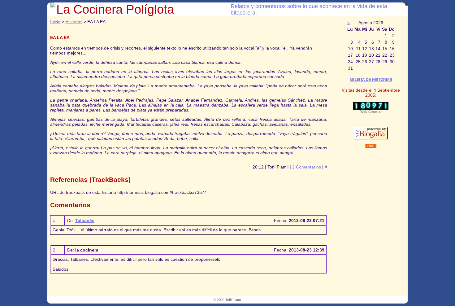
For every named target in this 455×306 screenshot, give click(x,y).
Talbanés (84, 220)
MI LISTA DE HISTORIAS (371, 79)
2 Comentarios (306, 166)
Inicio (55, 21)
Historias (73, 21)
